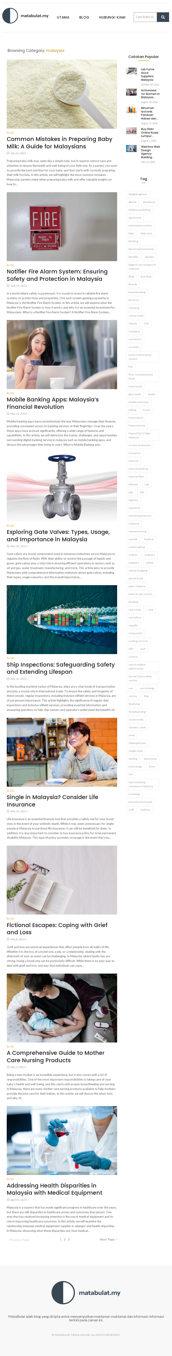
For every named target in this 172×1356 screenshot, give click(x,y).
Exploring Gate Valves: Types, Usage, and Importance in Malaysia (58, 536)
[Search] (163, 17)
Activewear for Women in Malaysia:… (150, 94)
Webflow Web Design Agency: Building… (150, 152)
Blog (84, 17)
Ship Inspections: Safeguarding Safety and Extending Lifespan (61, 668)
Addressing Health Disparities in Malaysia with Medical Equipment (54, 1189)
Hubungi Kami (112, 17)
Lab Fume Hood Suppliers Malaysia (147, 74)
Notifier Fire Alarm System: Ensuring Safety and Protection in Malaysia (57, 275)
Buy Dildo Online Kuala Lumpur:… (149, 132)
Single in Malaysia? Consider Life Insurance (52, 801)
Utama (63, 17)
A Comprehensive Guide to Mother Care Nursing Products (56, 1056)
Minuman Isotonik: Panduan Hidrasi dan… (149, 113)
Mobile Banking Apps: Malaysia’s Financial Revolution (53, 403)
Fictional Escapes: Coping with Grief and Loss (57, 929)
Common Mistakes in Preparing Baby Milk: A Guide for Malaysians (59, 143)
